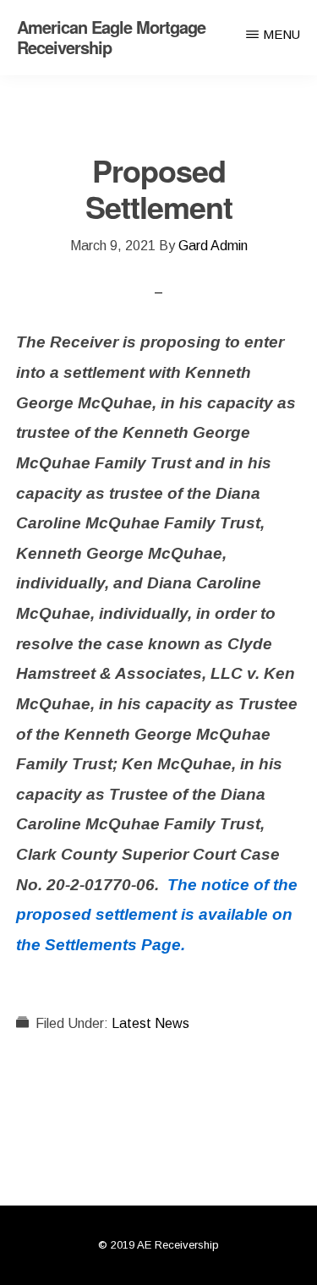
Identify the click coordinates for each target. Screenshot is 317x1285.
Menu (281, 34)
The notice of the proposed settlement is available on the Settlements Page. (157, 915)
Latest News (150, 1023)
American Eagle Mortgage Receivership (111, 36)
